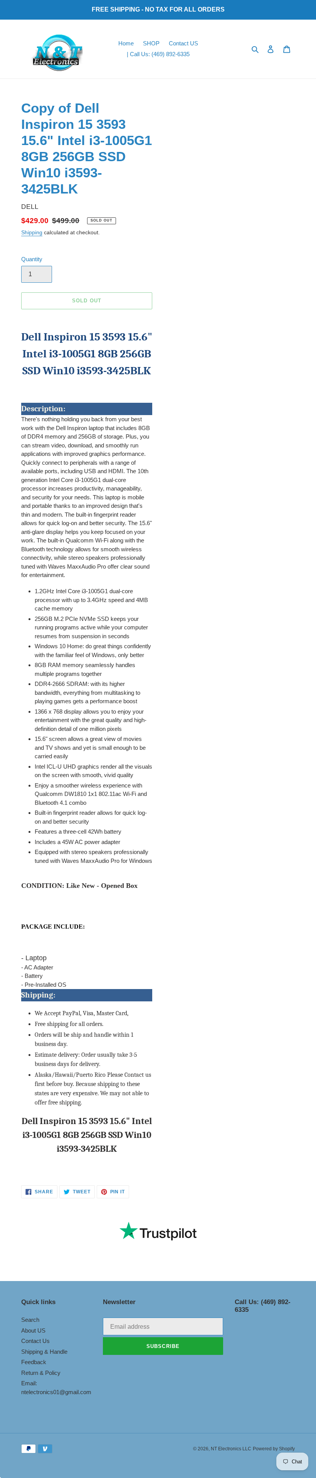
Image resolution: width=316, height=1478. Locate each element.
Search (30, 1319)
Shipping (31, 232)
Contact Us (35, 1341)
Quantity (31, 259)
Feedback (33, 1362)
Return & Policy (41, 1373)
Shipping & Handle (44, 1351)
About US (33, 1330)
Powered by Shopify (274, 1448)
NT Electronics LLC (231, 1448)
